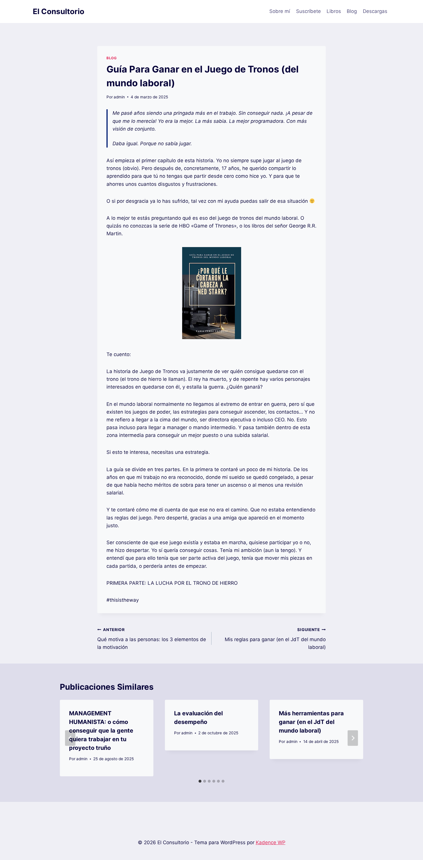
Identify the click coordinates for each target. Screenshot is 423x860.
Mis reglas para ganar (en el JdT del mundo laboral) (275, 638)
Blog (352, 11)
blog (111, 58)
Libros (334, 11)
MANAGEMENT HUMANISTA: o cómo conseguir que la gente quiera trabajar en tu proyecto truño (101, 730)
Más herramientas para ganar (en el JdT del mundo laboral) (311, 722)
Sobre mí (279, 11)
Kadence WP (270, 842)
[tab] (200, 781)
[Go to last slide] (70, 738)
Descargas (375, 11)
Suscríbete (308, 11)
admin (119, 97)
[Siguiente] (353, 738)
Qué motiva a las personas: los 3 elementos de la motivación (151, 638)
